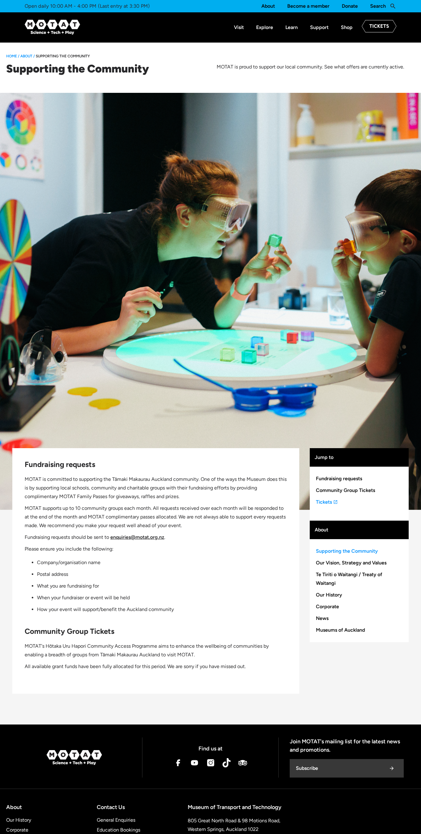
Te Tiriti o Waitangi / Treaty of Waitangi (349, 579)
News (322, 618)
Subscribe (307, 768)
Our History (329, 595)
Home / (12, 56)
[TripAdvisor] (242, 764)
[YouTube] (194, 764)
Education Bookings (118, 830)
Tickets (324, 502)
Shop (347, 27)
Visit (239, 27)
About (268, 6)
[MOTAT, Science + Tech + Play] (52, 27)
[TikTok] (226, 764)
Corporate (327, 606)
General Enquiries (116, 820)
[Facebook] (178, 764)
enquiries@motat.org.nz (137, 537)
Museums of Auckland (340, 630)
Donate (350, 6)
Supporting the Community (347, 551)
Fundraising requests (339, 478)
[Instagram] (210, 764)
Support (319, 27)
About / (27, 56)
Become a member (308, 6)
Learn (291, 27)
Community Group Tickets (345, 490)
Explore (264, 27)
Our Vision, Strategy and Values (351, 563)
